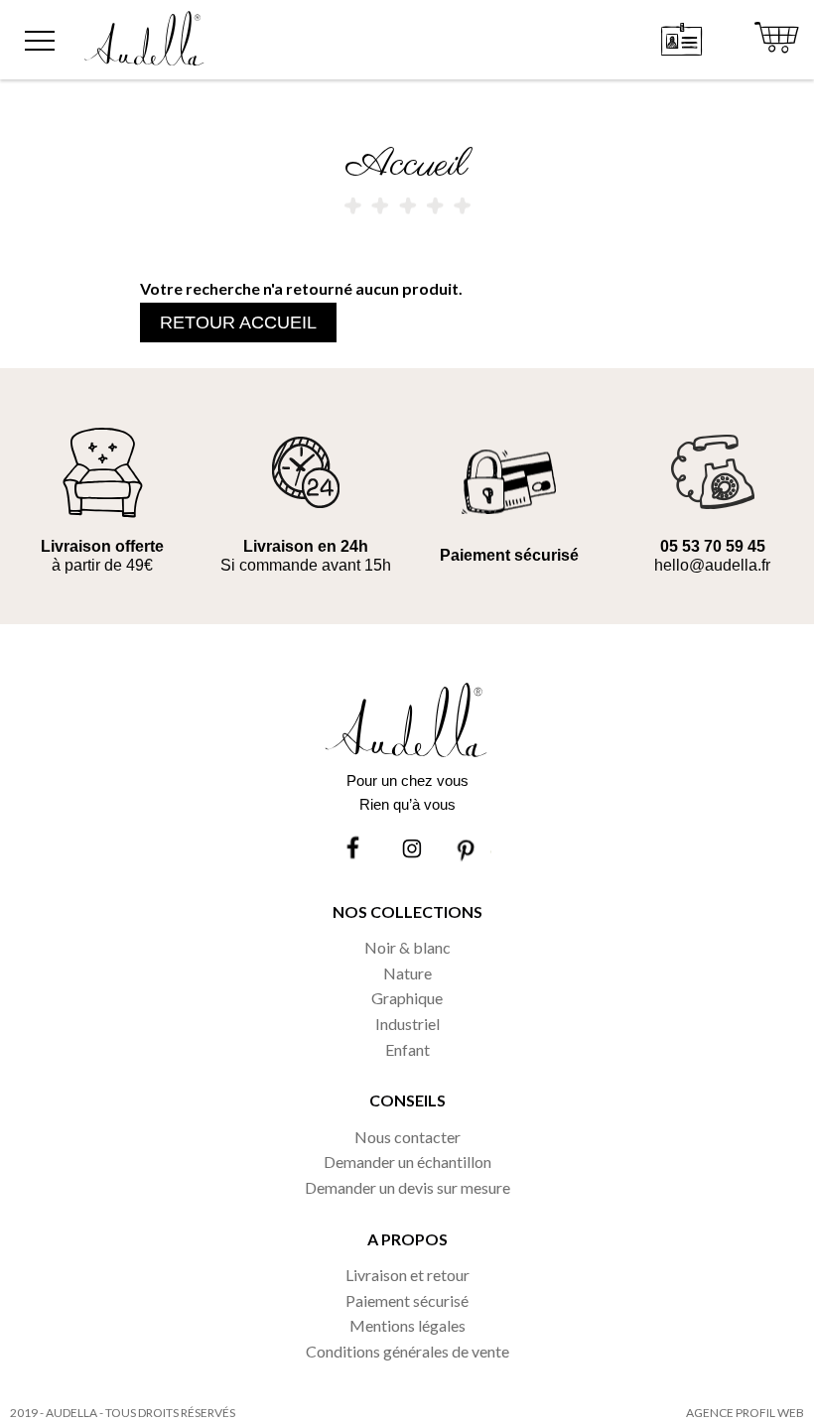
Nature (407, 973)
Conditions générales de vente (407, 1351)
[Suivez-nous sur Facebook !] (356, 850)
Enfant (407, 1049)
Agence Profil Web (745, 1412)
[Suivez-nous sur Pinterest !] (469, 850)
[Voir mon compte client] (682, 40)
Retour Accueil (238, 322)
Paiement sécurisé (407, 1300)
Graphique (407, 997)
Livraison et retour (407, 1274)
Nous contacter (407, 1136)
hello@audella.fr (712, 565)
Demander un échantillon (407, 1161)
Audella (71, 1412)
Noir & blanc (407, 947)
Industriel (407, 1023)
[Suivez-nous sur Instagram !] (412, 850)
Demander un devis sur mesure (407, 1187)
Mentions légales (407, 1325)
